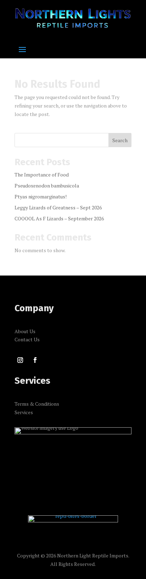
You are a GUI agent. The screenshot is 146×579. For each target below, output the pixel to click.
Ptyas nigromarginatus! (41, 196)
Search (120, 140)
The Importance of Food (42, 174)
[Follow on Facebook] (35, 360)
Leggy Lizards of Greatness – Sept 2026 (58, 207)
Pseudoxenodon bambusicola (47, 185)
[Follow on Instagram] (20, 360)
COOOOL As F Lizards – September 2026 (59, 218)
